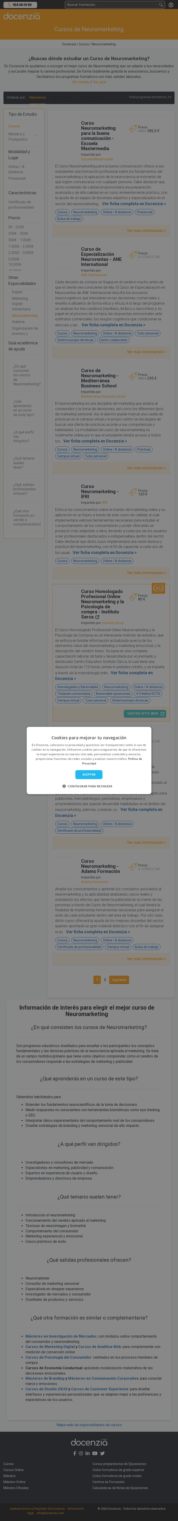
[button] (89, 786)
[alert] (89, 760)
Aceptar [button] (89, 774)
